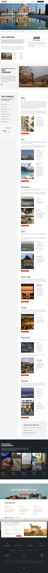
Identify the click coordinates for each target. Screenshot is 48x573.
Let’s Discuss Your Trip (42, 45)
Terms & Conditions (12, 550)
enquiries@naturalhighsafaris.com (18, 545)
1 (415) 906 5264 (30, 546)
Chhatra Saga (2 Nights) (6, 114)
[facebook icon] (38, 545)
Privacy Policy (30, 550)
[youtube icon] (41, 545)
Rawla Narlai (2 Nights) (6, 119)
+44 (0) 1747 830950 (33, 1)
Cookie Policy (21, 550)
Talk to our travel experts (24, 494)
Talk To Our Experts (24, 133)
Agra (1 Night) (4, 106)
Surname (14, 527)
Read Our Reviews (8, 135)
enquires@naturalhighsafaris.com (30, 432)
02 (3, 84)
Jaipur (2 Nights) (5, 111)
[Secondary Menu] (45, 1)
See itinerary (4, 21)
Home (2, 11)
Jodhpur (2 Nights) (5, 116)
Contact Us (40, 1)
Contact (37, 550)
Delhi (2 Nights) (4, 104)
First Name (5, 527)
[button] (12, 84)
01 (1, 84)
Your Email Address (6, 531)
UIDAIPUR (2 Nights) (5, 121)
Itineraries (4, 11)
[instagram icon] (43, 545)
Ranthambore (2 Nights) (6, 109)
